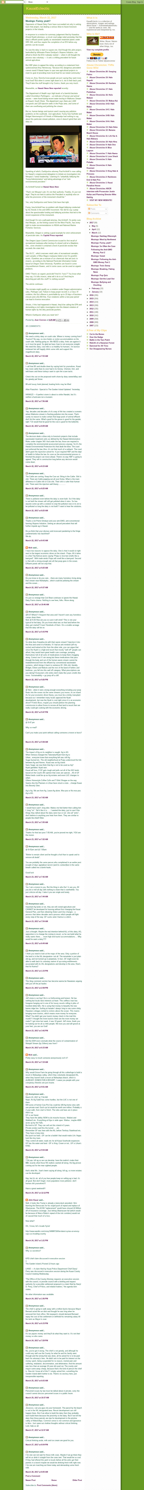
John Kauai (33, 1200)
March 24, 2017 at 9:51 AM (37, 1087)
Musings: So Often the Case (103, 246)
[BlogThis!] (59, 320)
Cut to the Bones (97, 334)
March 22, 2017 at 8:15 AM (37, 466)
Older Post (77, 1480)
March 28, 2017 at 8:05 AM (37, 1472)
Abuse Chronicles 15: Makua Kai (104, 101)
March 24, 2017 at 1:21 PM (37, 1240)
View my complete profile (98, 50)
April (94, 229)
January (95, 292)
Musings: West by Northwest (103, 239)
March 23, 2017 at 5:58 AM (37, 742)
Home (54, 1480)
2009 (92, 319)
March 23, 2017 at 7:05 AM (37, 822)
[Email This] (57, 320)
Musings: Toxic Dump (100, 266)
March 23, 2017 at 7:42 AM (37, 877)
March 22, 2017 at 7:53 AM (37, 356)
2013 (92, 305)
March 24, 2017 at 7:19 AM (37, 1062)
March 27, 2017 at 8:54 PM (37, 1445)
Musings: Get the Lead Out (102, 279)
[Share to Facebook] (65, 320)
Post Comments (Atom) (47, 1485)
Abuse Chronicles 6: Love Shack (104, 156)
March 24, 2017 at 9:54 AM (37, 1150)
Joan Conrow (108, 37)
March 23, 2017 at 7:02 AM (37, 797)
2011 (92, 312)
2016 (92, 295)
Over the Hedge (96, 337)
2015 (92, 299)
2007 (92, 326)
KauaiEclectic (38, 8)
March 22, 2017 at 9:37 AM (37, 587)
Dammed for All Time (99, 346)
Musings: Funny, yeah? (101, 243)
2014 (92, 302)
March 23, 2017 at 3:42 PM (37, 1031)
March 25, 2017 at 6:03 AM (37, 1381)
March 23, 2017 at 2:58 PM (37, 988)
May (94, 226)
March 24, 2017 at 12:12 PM (37, 1193)
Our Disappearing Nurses (101, 349)
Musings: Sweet (98, 256)
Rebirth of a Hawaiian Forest (102, 343)
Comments (94, 213)
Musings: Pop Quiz (99, 275)
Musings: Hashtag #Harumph (103, 236)
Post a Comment (33, 1476)
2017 (92, 223)
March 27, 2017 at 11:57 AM (37, 1430)
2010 (92, 315)
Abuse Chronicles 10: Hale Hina (103, 142)
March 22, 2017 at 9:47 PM (37, 712)
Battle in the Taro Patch (100, 340)
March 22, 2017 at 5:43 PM (37, 632)
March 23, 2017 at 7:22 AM (37, 839)
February (96, 288)
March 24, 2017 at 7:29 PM (37, 1340)
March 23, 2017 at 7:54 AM (37, 921)
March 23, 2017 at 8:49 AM (37, 943)
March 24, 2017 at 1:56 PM (37, 1299)
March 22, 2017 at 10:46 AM (37, 604)
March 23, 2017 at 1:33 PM (37, 971)
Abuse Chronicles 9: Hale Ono (103, 145)
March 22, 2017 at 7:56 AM (37, 401)
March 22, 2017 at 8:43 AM (37, 540)
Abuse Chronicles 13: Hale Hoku (104, 127)
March (95, 233)
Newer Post (30, 1480)
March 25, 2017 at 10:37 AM (37, 1398)
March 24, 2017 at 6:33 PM (37, 1323)
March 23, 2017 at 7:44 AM (37, 897)
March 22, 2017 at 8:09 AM (37, 426)
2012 (92, 309)
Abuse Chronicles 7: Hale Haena (103, 153)
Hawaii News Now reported (49, 88)
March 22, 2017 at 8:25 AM (37, 488)
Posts (92, 209)
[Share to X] (62, 320)
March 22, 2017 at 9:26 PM (37, 680)
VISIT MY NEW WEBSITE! (101, 200)
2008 (92, 322)
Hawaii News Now (51, 187)
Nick (30, 548)
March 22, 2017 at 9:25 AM (37, 568)
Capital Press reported (53, 235)
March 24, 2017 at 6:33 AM (37, 1048)
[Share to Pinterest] (68, 320)
